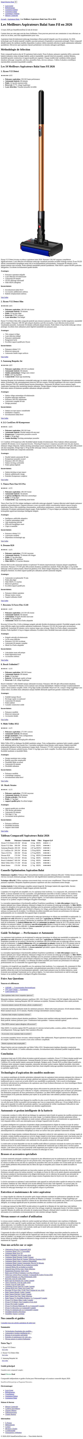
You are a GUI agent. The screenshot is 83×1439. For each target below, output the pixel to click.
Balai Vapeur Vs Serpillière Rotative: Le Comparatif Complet (26, 1298)
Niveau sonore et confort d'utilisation (17, 1339)
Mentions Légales (11, 1429)
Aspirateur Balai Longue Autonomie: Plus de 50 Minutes (24, 1263)
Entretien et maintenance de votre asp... (18, 1337)
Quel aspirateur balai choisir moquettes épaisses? (17, 995)
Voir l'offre (4, 297)
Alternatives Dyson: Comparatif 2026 (18, 1249)
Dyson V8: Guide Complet (14, 1304)
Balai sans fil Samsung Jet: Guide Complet (19, 1281)
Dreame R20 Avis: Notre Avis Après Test (19, 1288)
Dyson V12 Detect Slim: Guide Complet (19, 1300)
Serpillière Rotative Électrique (15, 1312)
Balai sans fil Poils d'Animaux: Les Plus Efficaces (22, 1273)
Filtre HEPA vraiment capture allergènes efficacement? (19, 1024)
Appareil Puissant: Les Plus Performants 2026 (20, 1277)
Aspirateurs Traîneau (12, 13)
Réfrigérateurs (10, 8)
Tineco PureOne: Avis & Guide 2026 (17, 1282)
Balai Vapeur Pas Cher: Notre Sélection (18, 1296)
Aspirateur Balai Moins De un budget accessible (21, 1265)
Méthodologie (10, 1425)
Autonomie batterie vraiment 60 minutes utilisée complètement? (22, 1005)
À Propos (8, 1423)
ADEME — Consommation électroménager (20, 988)
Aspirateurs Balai (11, 12)
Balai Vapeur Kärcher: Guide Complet (18, 1294)
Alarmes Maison (10, 1410)
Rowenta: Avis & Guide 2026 (15, 1279)
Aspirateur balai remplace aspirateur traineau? (16, 1014)
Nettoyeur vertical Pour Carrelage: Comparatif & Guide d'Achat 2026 (29, 1275)
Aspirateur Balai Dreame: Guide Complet (19, 1257)
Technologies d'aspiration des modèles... (19, 1331)
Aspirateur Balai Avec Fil (13, 1253)
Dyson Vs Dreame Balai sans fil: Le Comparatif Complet (24, 1306)
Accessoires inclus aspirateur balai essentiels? (16, 1034)
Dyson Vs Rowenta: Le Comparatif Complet (20, 1308)
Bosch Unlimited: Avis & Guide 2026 (18, 1255)
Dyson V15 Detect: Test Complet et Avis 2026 (21, 1302)
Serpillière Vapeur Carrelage (14, 1314)
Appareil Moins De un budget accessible (19, 1267)
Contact (7, 1427)
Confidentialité (10, 1431)
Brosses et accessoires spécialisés (16, 1335)
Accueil (4, 19)
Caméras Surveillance (12, 1408)
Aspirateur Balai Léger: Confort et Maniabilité (21, 1261)
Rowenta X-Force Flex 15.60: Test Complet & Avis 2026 (24, 1290)
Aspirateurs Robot (11, 10)
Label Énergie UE (11, 991)
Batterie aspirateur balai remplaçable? (13, 1043)
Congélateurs (9, 1394)
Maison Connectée (11, 15)
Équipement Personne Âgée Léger (17, 1271)
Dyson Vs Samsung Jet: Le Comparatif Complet (21, 1310)
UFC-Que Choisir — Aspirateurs (16, 989)
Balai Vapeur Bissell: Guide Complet (17, 1292)
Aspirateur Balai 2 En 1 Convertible (17, 1251)
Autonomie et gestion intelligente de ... (18, 1333)
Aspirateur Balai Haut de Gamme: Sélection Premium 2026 (25, 1259)
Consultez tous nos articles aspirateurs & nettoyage (18, 1323)
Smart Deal (7, 2)
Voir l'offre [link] (5, 1349)
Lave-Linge (9, 6)
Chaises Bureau (10, 1414)
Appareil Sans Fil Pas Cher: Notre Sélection (20, 1269)
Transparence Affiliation (13, 1432)
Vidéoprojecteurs (11, 1412)
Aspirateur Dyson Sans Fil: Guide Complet (20, 1286)
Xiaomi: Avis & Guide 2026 (14, 1284)
